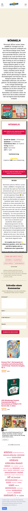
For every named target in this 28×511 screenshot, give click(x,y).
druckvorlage (16, 457)
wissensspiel (8, 275)
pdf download (15, 477)
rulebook (17, 485)
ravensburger (14, 482)
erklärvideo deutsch (17, 270)
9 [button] (18, 444)
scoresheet (8, 490)
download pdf (9, 457)
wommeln (5, 276)
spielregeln (17, 492)
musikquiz (22, 470)
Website (3, 324)
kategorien (22, 468)
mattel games (16, 470)
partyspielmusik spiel (19, 474)
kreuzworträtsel (11, 272)
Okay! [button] (4, 508)
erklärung (10, 270)
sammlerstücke (10, 488)
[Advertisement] (14, 23)
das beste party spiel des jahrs (18, 452)
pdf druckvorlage (11, 480)
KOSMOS (9, 260)
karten (10, 468)
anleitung (5, 270)
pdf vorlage (20, 480)
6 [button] (14, 444)
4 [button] (12, 444)
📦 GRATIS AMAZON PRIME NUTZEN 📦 (14, 172)
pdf (22, 272)
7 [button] (15, 444)
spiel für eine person (16, 273)
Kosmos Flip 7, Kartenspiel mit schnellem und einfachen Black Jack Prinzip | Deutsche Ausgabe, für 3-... (13, 364)
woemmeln (14, 275)
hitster (12, 465)
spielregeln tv (10, 495)
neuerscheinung (11, 472)
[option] (14, 428)
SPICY (4, 430)
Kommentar (4, 297)
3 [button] (10, 444)
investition (16, 465)
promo (8, 482)
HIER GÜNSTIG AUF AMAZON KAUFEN (14, 132)
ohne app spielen (8, 474)
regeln (9, 273)
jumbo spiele (6, 468)
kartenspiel (16, 468)
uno (17, 495)
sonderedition (17, 490)
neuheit (20, 472)
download (20, 455)
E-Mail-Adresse (5, 317)
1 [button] (8, 444)
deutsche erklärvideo (10, 455)
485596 (4, 371)
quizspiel (5, 273)
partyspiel (13, 474)
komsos (5, 272)
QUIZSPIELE (17, 260)
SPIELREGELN (19, 263)
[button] (2, 429)
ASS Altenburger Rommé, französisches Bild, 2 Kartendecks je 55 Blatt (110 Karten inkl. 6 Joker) (11, 403)
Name (3, 310)
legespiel (10, 470)
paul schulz (18, 272)
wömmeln (19, 275)
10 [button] (19, 444)
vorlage (21, 495)
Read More (5, 439)
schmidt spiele (20, 488)
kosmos (5, 470)
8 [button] (17, 444)
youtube (10, 276)
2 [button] (9, 444)
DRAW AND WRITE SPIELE (13, 256)
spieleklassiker (10, 492)
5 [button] (13, 444)
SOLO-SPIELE (8, 263)
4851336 (4, 410)
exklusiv (7, 466)
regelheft (19, 482)
